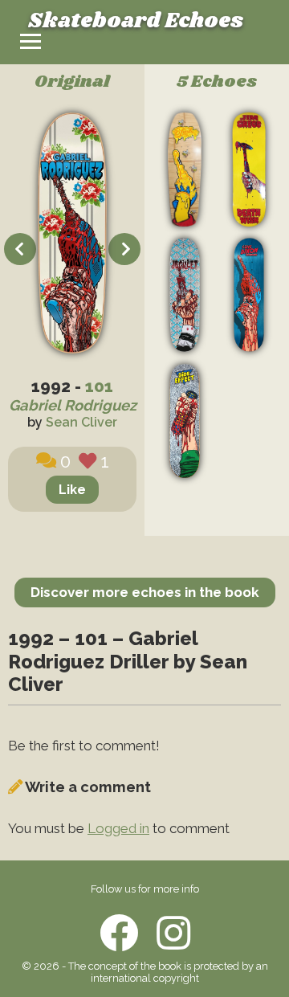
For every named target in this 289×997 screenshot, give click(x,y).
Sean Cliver (81, 422)
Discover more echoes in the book (145, 592)
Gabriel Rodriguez (72, 405)
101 (99, 386)
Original (72, 82)
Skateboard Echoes (135, 21)
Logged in (118, 828)
